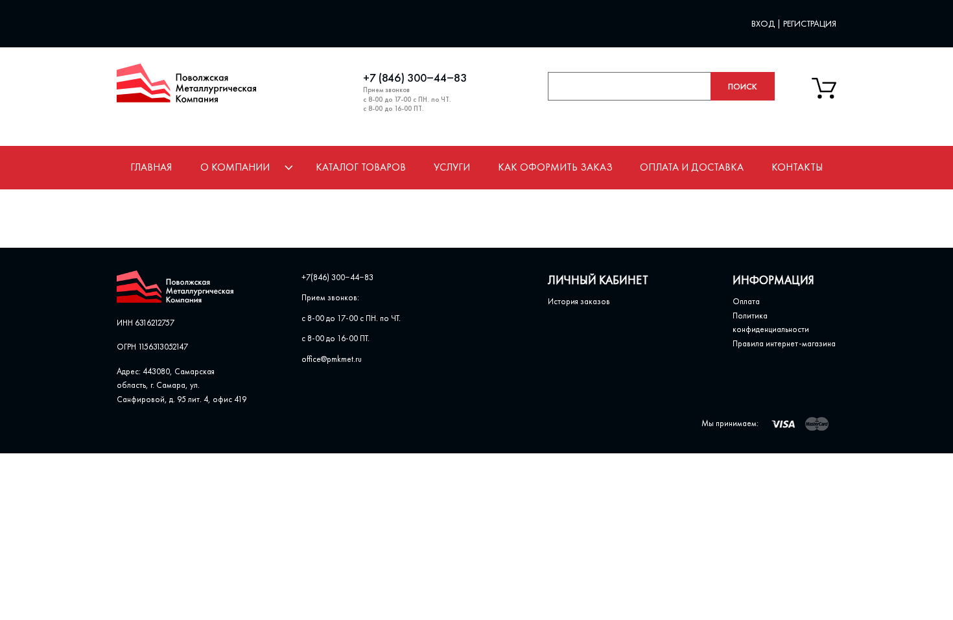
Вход (764, 23)
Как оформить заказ (555, 167)
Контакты (797, 167)
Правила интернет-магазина (784, 343)
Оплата (746, 301)
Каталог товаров (361, 167)
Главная (151, 167)
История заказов (579, 301)
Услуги (452, 167)
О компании (235, 167)
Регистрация (809, 23)
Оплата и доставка (692, 167)
